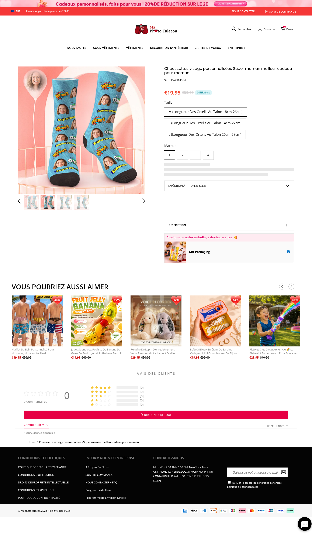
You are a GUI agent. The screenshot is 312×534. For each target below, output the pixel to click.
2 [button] (182, 155)
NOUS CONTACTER (243, 11)
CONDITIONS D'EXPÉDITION (36, 490)
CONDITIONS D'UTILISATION (36, 475)
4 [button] (208, 155)
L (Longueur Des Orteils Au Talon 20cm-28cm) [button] (205, 134)
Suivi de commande (282, 11)
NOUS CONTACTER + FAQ (101, 482)
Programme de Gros (98, 490)
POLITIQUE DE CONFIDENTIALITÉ (39, 498)
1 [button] (169, 155)
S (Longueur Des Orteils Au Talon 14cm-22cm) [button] (205, 123)
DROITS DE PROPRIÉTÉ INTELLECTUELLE (43, 482)
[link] (106, 48)
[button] (241, 28)
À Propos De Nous (97, 467)
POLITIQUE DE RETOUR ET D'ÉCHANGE (42, 467)
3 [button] (195, 155)
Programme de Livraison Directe (106, 498)
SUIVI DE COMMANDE (99, 475)
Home (31, 442)
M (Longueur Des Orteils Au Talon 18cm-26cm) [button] (206, 111)
